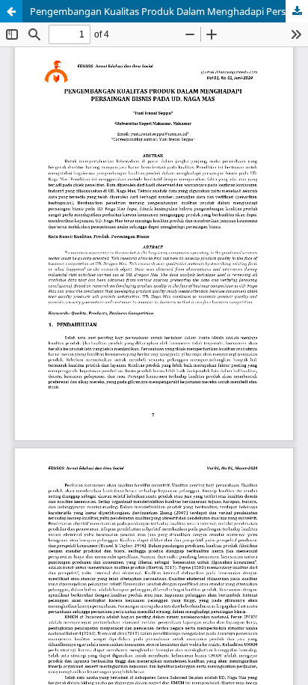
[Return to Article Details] (11, 11)
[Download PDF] (297, 11)
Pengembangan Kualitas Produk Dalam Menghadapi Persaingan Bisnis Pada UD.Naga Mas (169, 11)
